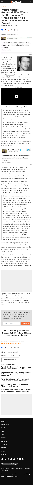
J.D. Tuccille (4, 26)
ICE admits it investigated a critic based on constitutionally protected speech (16, 390)
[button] (31, 2)
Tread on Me (10, 75)
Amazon (3, 454)
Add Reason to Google (10, 34)
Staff (2, 431)
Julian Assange (13, 343)
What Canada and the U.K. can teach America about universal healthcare (15, 380)
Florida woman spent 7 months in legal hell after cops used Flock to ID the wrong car (16, 374)
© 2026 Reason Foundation (8, 468)
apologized (4, 174)
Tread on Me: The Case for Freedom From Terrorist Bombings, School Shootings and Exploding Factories (15, 190)
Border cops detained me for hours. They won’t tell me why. (14, 385)
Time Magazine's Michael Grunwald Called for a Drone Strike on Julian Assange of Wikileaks (16, 333)
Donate (3, 438)
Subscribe (26, 323)
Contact (3, 447)
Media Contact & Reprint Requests (10, 355)
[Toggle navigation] (2, 1)
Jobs (2, 434)
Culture (3, 7)
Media (7, 343)
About (3, 421)
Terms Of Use (4, 470)
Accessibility (19, 468)
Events (3, 428)
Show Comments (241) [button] (11, 359)
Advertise (4, 441)
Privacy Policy (26, 468)
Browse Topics (5, 424)
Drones (20, 343)
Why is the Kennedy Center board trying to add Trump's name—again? (16, 368)
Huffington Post (22, 107)
